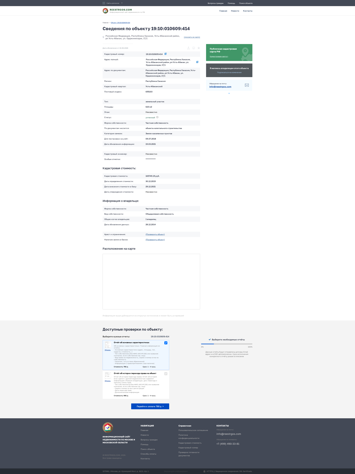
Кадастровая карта (219, 56)
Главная (223, 11)
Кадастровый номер (188, 447)
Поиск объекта (245, 3)
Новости (235, 11)
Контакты (247, 11)
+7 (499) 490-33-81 (227, 443)
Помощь (231, 3)
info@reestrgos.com (220, 86)
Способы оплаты (148, 454)
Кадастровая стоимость (189, 443)
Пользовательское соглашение (193, 430)
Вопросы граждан (216, 3)
